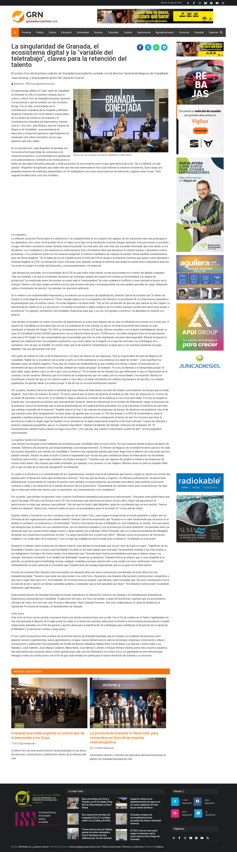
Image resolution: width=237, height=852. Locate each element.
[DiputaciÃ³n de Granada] (200, 204)
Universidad (83, 32)
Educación (66, 32)
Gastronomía (143, 32)
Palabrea (159, 847)
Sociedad (199, 32)
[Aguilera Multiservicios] (200, 277)
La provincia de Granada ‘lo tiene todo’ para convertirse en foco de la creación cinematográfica (124, 737)
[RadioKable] (200, 482)
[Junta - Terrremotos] (200, 49)
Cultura (52, 32)
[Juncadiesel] (200, 362)
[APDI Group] (200, 327)
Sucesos (98, 32)
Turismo (128, 32)
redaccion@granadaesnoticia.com (84, 847)
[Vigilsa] (200, 107)
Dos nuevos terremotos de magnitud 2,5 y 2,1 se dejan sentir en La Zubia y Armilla (96, 817)
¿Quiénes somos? (41, 847)
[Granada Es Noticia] (34, 17)
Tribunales (113, 32)
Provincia (26, 32)
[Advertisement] (90, 207)
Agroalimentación (165, 32)
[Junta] (161, 16)
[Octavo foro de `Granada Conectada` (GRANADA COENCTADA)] (120, 120)
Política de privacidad (111, 847)
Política (40, 32)
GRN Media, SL (24, 847)
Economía (184, 32)
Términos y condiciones (132, 847)
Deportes (213, 32)
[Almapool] (200, 518)
